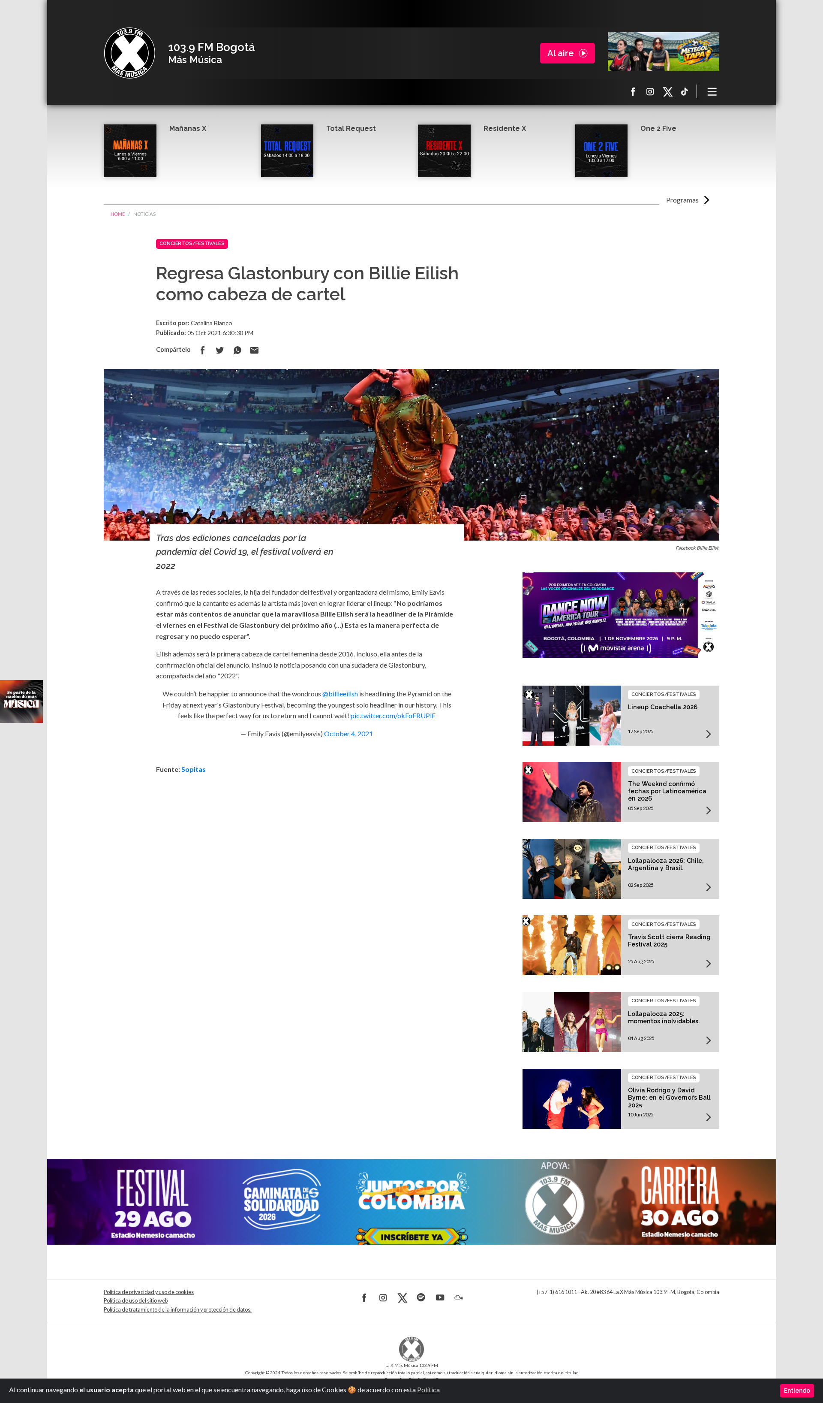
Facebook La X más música (633, 91)
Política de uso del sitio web (136, 1300)
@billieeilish (340, 693)
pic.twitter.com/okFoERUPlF (393, 715)
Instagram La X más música (650, 91)
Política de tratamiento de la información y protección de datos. (178, 1309)
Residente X (505, 128)
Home (118, 214)
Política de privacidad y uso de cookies (149, 1292)
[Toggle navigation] (712, 91)
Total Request (351, 128)
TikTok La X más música (684, 91)
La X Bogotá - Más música (129, 53)
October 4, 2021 (348, 733)
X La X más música (667, 91)
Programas (682, 200)
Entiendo (797, 1390)
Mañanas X (187, 128)
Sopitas (194, 769)
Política (428, 1389)
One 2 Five (658, 128)
